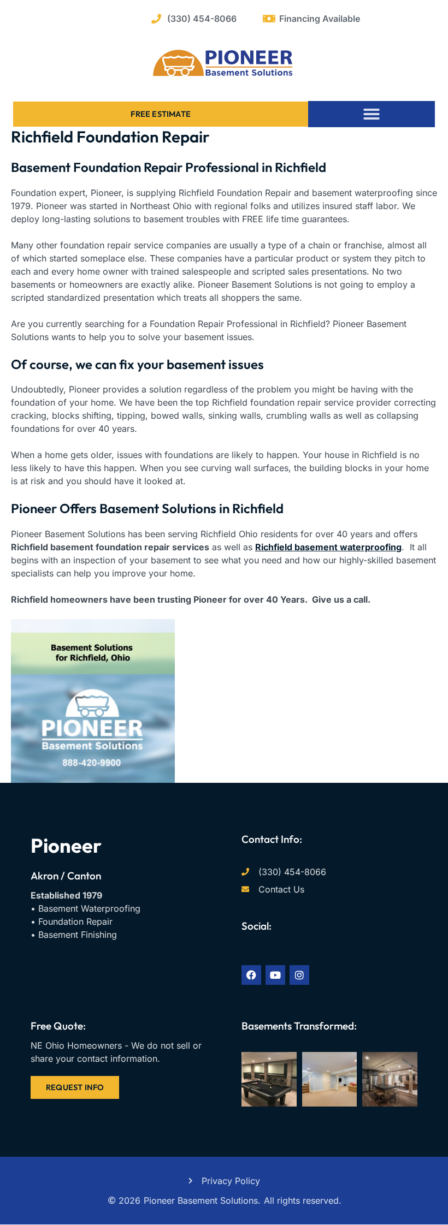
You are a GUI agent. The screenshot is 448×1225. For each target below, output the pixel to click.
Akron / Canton (66, 875)
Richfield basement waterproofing (328, 547)
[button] (371, 114)
